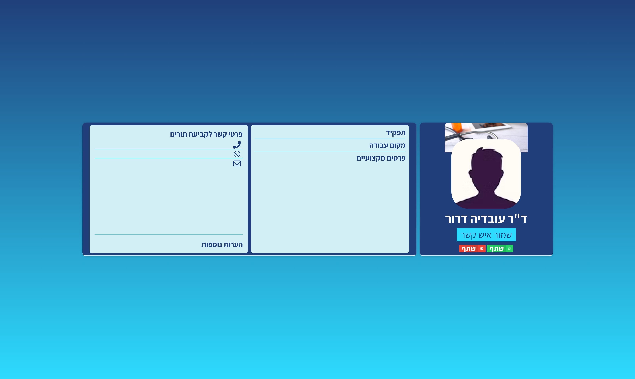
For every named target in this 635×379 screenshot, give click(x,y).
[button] (500, 248)
